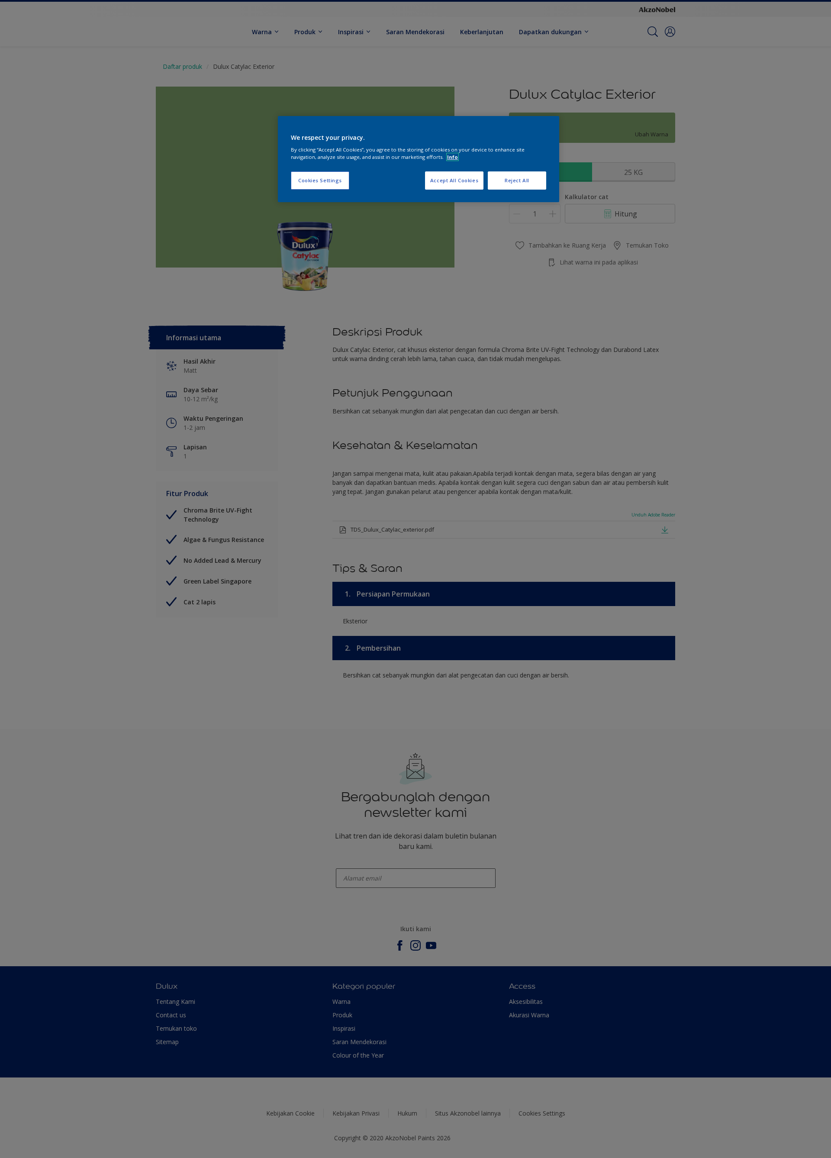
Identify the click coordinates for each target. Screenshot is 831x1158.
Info (452, 157)
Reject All (517, 180)
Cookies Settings (320, 180)
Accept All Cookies (454, 180)
